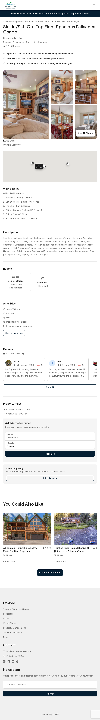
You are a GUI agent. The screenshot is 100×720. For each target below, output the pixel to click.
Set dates (50, 453)
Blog (5, 637)
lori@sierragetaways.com (18, 651)
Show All (50, 387)
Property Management (14, 628)
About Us (8, 618)
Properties (8, 613)
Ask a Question (50, 478)
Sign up (50, 693)
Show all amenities (14, 333)
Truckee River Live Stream (16, 609)
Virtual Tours (9, 623)
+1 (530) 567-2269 (15, 656)
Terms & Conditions (12, 632)
